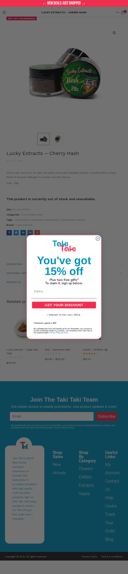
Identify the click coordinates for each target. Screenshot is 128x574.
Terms (65, 333)
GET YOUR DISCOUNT (64, 305)
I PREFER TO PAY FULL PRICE (64, 315)
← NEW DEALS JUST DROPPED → (64, 3)
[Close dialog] (98, 239)
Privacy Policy (55, 333)
